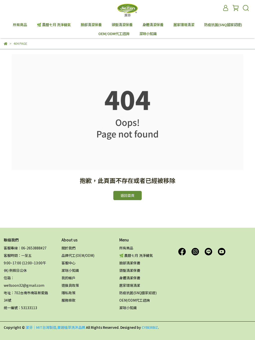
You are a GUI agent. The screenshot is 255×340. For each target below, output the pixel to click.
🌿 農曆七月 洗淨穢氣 (54, 24)
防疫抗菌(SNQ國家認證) (223, 24)
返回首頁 (127, 195)
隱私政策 (68, 292)
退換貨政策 (70, 285)
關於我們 (68, 247)
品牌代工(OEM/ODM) (78, 255)
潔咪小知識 (148, 33)
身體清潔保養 (152, 24)
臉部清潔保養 (91, 24)
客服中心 (68, 262)
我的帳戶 (68, 277)
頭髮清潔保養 (122, 24)
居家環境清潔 (183, 24)
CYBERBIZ (150, 327)
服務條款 (68, 300)
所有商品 (20, 24)
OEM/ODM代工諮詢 (113, 33)
